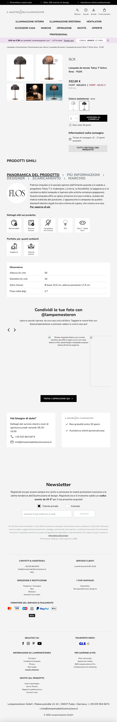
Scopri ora (69, 40)
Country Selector (32, 670)
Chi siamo (32, 658)
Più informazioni (83, 174)
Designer (16, 178)
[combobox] (77, 11)
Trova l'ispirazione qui (57, 398)
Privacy (32, 664)
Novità (81, 28)
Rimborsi (32, 591)
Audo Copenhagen (32, 683)
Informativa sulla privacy (58, 535)
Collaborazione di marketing (85, 667)
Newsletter (85, 586)
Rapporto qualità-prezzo (32, 689)
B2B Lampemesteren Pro (85, 664)
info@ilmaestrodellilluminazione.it (33, 441)
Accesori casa (32, 692)
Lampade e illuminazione (17, 47)
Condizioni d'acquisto (32, 661)
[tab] (35, 175)
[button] (15, 92)
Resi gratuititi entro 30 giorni (85, 589)
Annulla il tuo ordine (32, 594)
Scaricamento (46, 178)
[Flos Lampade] (84, 59)
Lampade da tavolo (57, 47)
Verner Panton (32, 686)
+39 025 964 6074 (25, 436)
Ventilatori (94, 21)
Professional (58, 34)
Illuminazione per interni (38, 47)
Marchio (76, 178)
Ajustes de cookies (85, 661)
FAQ (32, 572)
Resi (32, 589)
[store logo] (25, 12)
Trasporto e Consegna (32, 586)
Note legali (32, 667)
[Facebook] (23, 643)
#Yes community (85, 658)
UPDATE (91, 40)
